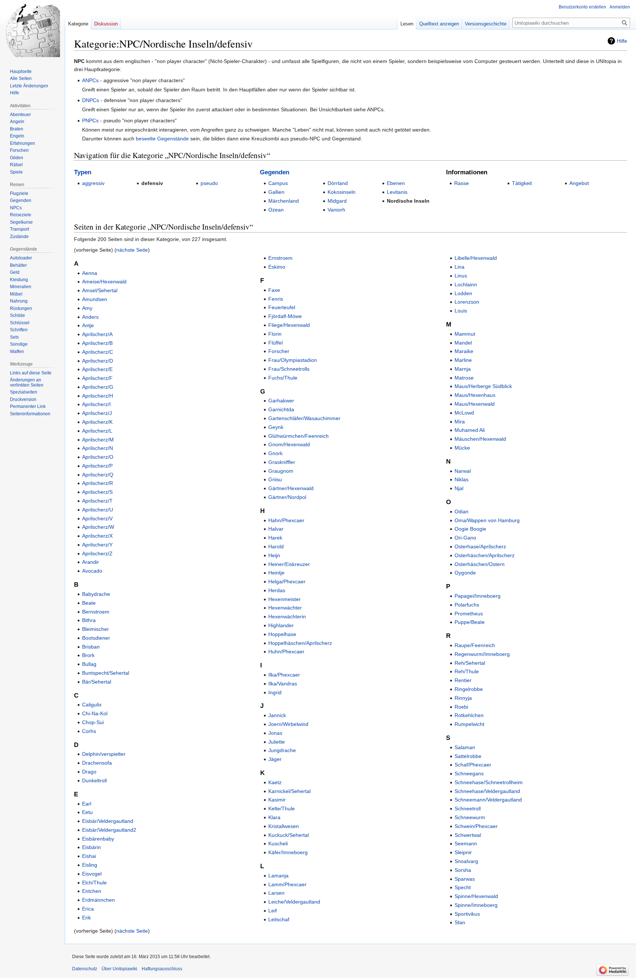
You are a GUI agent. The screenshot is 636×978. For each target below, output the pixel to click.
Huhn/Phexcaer (286, 651)
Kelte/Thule (281, 808)
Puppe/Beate (470, 622)
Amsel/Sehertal (99, 290)
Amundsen (94, 299)
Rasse (461, 183)
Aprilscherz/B (97, 343)
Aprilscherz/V (97, 518)
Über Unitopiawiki (119, 968)
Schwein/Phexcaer (476, 826)
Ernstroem (280, 258)
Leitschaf (278, 919)
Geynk (275, 427)
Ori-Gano (465, 538)
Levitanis (397, 192)
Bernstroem (95, 612)
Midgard (337, 201)
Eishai (89, 856)
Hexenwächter (285, 608)
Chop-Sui (93, 722)
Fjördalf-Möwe (285, 316)
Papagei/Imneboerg (478, 596)
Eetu (87, 812)
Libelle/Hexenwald (476, 258)
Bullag (89, 664)
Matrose (464, 378)
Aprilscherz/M (98, 440)
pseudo (209, 183)
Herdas (276, 590)
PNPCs (90, 120)
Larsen (276, 893)
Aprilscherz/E (97, 369)
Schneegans (469, 773)
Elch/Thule (94, 883)
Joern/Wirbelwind (288, 724)
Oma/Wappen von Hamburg (487, 520)
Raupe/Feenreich (475, 645)
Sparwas (465, 879)
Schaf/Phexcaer (473, 765)
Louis (461, 311)
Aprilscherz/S (97, 492)
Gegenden (274, 172)
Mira (460, 422)
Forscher (278, 351)
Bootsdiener (96, 638)
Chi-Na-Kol (94, 713)
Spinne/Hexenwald (476, 896)
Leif (272, 911)
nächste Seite (132, 250)
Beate (89, 603)
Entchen (91, 891)
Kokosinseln (342, 192)
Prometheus (469, 614)
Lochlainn (466, 284)
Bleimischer (95, 629)
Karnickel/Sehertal (289, 791)
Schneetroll (468, 808)
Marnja (463, 369)
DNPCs (90, 100)
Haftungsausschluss (162, 968)
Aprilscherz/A (97, 334)
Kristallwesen (283, 826)
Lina (459, 267)
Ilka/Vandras (282, 684)
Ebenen (396, 183)
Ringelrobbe (469, 689)
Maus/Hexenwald (475, 404)
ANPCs (90, 80)
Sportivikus (467, 914)
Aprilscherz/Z (97, 553)
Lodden (463, 293)
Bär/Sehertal (96, 682)
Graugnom (280, 471)
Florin (275, 334)
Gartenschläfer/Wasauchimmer (304, 418)
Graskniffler (281, 462)
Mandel (463, 343)
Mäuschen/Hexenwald (480, 439)
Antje (88, 325)
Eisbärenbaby (98, 839)
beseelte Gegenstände (162, 139)
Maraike (464, 351)
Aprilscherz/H (97, 396)
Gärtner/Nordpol (287, 497)
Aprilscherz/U (97, 510)
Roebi (461, 707)
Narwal (463, 471)
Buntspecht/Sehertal (105, 673)
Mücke (462, 448)
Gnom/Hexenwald (289, 444)
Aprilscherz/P (97, 466)
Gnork (275, 453)
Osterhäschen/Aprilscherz (485, 555)
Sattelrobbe (468, 756)
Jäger (275, 759)
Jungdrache (282, 750)
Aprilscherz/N (97, 448)
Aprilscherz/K (97, 422)
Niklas (462, 479)
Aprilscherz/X (97, 536)
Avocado (92, 571)
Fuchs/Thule (282, 378)
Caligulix (92, 705)
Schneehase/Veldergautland (487, 791)
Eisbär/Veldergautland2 (109, 830)
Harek (275, 538)
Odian (462, 511)
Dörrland (338, 183)
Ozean (276, 210)
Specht (463, 887)
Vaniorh (336, 210)
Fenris (275, 299)
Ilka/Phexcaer (284, 675)
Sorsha (463, 870)
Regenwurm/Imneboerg (482, 654)
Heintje (276, 573)
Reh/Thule (467, 671)
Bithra (89, 620)
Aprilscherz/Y (97, 545)
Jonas (275, 733)
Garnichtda (281, 409)
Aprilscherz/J (97, 413)
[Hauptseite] (32, 29)
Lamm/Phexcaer (287, 884)
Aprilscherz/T (97, 501)
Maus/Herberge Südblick (483, 386)
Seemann (466, 843)
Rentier (463, 680)
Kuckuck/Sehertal (288, 835)
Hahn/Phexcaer (286, 520)
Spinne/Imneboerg (476, 905)
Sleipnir (463, 852)
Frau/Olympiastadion (292, 360)
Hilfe (622, 41)
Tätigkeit (522, 183)
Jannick (277, 715)
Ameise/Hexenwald (104, 281)
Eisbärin (91, 847)
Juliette (276, 742)
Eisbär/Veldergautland (107, 821)
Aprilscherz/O (97, 457)
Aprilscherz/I (96, 404)
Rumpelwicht (469, 724)
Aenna (89, 273)
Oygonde (465, 573)
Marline (463, 360)
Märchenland (283, 201)
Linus (461, 276)
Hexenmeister (284, 599)
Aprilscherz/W (98, 527)
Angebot (579, 183)
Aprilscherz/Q (97, 475)
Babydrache (96, 594)
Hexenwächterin (287, 616)
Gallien (276, 192)
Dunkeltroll (94, 780)
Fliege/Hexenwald (289, 325)
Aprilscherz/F (97, 378)
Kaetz (275, 782)
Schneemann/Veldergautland (488, 800)
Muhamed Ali (470, 430)
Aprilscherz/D (97, 361)
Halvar (275, 529)
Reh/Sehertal (470, 663)
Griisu (275, 479)
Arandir (90, 562)
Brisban (91, 647)
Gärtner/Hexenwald (291, 488)
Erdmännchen (98, 900)
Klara (274, 817)
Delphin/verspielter (104, 754)
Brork (88, 655)
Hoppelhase (282, 634)
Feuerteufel (281, 307)
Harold (276, 546)
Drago (89, 772)
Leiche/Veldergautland (294, 902)
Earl (86, 804)
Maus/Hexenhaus (475, 395)
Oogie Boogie (470, 529)
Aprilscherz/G (97, 387)
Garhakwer (281, 401)
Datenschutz (84, 968)
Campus (278, 183)
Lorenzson (467, 302)
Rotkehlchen (469, 715)
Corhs (89, 731)
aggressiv (93, 183)
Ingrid (275, 692)
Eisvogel (92, 874)
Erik (86, 918)
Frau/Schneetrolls (289, 369)
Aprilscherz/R (97, 483)
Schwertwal (468, 835)
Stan (460, 922)
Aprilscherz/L (97, 431)
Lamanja (278, 876)
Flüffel (275, 343)
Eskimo (276, 267)
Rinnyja (463, 698)
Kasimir (277, 800)
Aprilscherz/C (97, 352)
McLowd (464, 413)
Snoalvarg (466, 861)
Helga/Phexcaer (286, 581)
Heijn (274, 555)
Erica (88, 909)
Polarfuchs (467, 605)
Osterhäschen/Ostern (480, 564)
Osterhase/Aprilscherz (480, 546)
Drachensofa (97, 763)
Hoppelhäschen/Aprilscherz (300, 643)
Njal (459, 488)
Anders (90, 317)
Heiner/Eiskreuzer (289, 564)
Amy (87, 308)
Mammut (465, 334)
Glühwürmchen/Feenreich (298, 436)
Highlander (281, 625)
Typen (82, 172)
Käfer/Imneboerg (288, 852)
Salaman (465, 747)
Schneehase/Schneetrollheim (489, 782)
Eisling (89, 865)
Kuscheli (278, 843)
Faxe (274, 290)
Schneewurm (470, 817)
